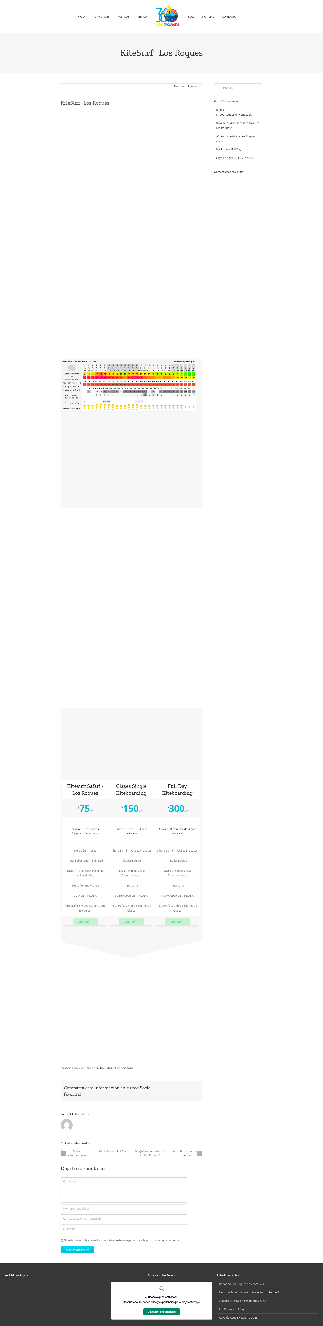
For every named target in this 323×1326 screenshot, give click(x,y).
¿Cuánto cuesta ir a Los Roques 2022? (243, 1301)
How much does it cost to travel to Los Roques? (249, 1292)
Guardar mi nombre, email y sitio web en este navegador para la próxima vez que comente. (122, 1240)
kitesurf (110, 1067)
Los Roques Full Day (228, 149)
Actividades (99, 1067)
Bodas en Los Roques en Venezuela (242, 1284)
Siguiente (193, 86)
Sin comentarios (125, 1067)
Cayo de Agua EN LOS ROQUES (235, 158)
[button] (228, 16)
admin (68, 1067)
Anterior (179, 86)
